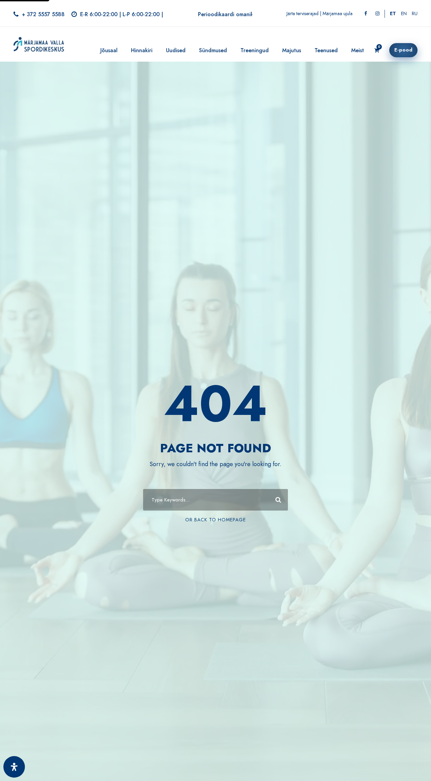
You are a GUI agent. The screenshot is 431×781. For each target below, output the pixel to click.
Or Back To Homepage (215, 519)
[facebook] (365, 13)
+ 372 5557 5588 (43, 14)
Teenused (326, 50)
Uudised (176, 50)
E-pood (403, 50)
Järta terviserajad (303, 13)
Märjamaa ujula (338, 13)
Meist (357, 50)
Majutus (291, 50)
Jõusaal (109, 50)
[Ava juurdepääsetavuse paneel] (14, 767)
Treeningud (254, 50)
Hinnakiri (142, 50)
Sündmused (213, 50)
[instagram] (377, 13)
